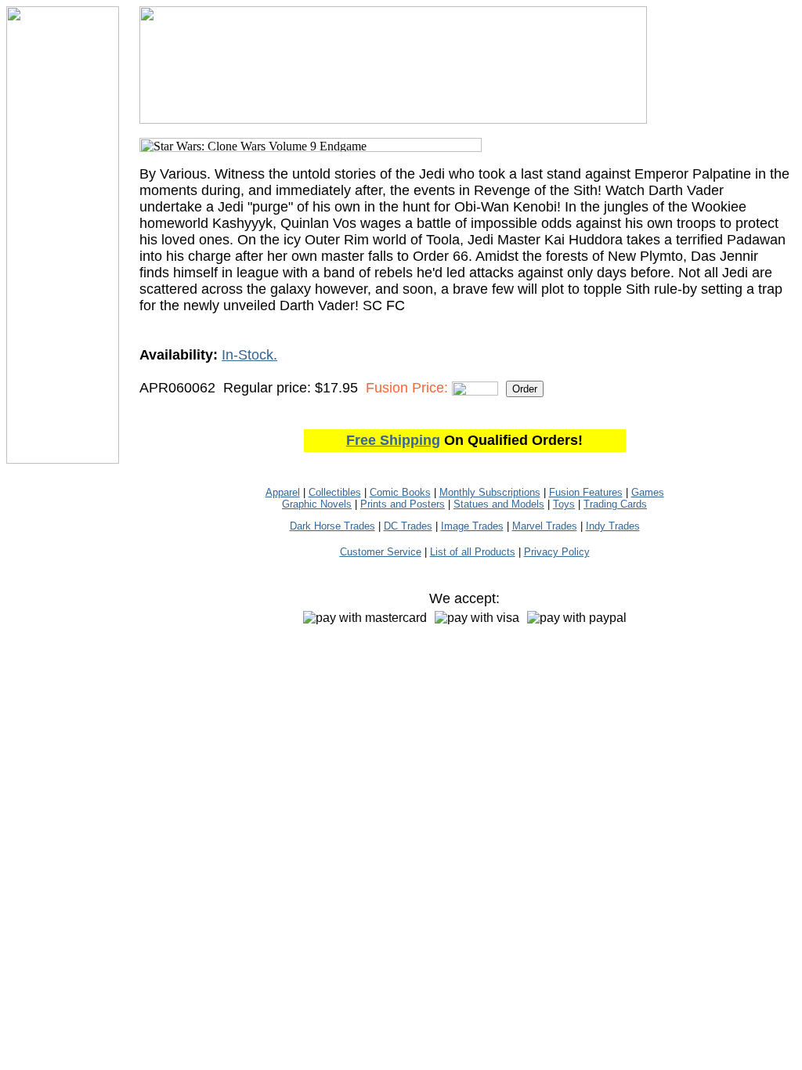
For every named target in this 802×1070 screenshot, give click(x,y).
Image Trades (472, 526)
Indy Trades (613, 526)
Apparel (283, 492)
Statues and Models (498, 504)
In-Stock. (249, 355)
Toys (564, 504)
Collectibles (335, 492)
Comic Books (400, 492)
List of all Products (472, 552)
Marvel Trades (544, 526)
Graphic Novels (317, 504)
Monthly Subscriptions (489, 492)
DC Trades (408, 526)
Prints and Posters (402, 504)
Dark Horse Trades (332, 526)
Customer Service (380, 552)
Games (647, 492)
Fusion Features (586, 492)
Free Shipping (393, 440)
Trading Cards (615, 504)
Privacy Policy (557, 552)
